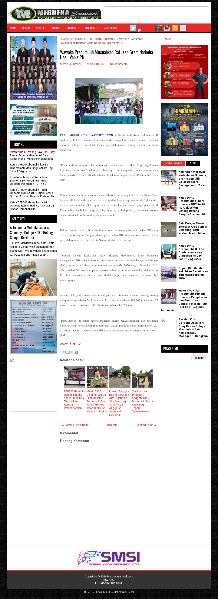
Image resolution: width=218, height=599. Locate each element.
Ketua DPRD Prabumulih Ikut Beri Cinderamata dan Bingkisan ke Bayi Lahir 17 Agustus (31, 168)
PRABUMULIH (79, 39)
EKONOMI (55, 28)
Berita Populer (173, 163)
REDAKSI (109, 579)
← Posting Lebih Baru (74, 424)
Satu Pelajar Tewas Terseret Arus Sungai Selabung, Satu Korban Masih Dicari (193, 228)
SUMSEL (110, 39)
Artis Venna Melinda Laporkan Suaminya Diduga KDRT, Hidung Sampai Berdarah (31, 232)
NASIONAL (91, 27)
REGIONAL (73, 27)
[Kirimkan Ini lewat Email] (64, 352)
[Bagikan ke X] (72, 352)
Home (65, 39)
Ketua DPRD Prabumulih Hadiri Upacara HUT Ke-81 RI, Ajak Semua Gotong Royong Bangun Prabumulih (32, 193)
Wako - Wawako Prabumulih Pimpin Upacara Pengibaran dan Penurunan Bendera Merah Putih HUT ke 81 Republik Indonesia (184, 300)
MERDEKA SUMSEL (124, 592)
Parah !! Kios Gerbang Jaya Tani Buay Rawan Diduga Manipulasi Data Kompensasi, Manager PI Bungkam (32, 155)
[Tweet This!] (74, 344)
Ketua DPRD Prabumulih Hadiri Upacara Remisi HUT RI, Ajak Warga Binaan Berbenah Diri (32, 206)
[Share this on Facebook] (70, 344)
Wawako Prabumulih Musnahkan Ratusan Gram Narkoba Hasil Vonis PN (106, 54)
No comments (119, 64)
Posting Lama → (146, 424)
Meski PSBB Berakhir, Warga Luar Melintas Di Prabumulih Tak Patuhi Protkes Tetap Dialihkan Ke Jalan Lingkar (97, 401)
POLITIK (40, 28)
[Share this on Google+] (79, 344)
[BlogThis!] (68, 352)
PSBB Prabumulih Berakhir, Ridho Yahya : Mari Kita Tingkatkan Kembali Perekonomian (74, 400)
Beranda (112, 424)
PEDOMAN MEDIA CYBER (109, 582)
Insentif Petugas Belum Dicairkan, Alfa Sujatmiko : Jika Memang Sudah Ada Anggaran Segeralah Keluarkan (119, 403)
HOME (13, 28)
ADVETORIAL (110, 28)
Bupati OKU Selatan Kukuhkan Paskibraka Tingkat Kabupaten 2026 (193, 273)
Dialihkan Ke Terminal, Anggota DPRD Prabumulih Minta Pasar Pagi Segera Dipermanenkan (142, 401)
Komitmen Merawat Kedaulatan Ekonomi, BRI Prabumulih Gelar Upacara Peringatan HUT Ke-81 (29, 180)
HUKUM (26, 28)
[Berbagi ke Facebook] (76, 352)
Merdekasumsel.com (120, 576)
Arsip (193, 163)
